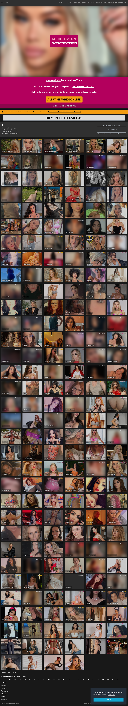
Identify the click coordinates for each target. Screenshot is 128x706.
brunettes (82, 3)
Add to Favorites (112, 129)
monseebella (53, 80)
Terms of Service (88, 703)
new (105, 3)
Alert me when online (64, 99)
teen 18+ (62, 3)
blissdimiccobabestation (83, 86)
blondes (91, 3)
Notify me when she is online (112, 125)
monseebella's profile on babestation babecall (112, 134)
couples (99, 3)
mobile (111, 3)
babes (69, 3)
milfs (75, 3)
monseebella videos (66, 118)
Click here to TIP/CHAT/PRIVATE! (64, 106)
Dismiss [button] (108, 699)
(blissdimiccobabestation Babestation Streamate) (64, 112)
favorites (119, 3)
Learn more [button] (111, 695)
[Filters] (125, 3)
